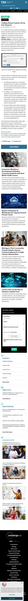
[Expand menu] (26, 2)
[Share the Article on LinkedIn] (5, 17)
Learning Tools (6, 369)
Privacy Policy (14, 332)
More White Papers (7, 432)
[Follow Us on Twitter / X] (15, 8)
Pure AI (14, 566)
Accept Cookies (12, 598)
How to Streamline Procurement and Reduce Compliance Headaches (14, 463)
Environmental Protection (14, 555)
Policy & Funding (7, 373)
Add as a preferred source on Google (9, 5)
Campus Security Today (14, 551)
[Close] (21, 583)
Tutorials (13, 11)
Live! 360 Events (14, 557)
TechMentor (14, 577)
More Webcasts (6, 398)
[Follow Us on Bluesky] (11, 8)
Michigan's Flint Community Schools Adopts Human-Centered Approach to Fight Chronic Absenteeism (13, 251)
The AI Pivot (14, 581)
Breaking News (5, 19)
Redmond (14, 568)
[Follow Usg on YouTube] (17, 8)
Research (5, 378)
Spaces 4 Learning (14, 575)
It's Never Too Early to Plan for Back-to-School (12, 484)
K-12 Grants (19, 11)
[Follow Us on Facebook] (13, 8)
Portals (6, 358)
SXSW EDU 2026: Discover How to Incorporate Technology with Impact (12, 443)
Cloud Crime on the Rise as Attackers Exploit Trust (12, 290)
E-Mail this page (6, 141)
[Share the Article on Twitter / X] (8, 17)
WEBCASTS (7, 390)
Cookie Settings (12, 594)
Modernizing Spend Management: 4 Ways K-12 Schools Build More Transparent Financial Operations (14, 426)
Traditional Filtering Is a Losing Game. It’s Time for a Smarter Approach (13, 393)
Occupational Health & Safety (14, 564)
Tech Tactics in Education (14, 579)
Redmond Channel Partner (14, 570)
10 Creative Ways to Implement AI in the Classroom (13, 415)
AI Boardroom (14, 544)
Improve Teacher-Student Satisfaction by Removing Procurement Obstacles (13, 504)
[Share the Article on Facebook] (2, 17)
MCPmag (14, 559)
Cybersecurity (6, 365)
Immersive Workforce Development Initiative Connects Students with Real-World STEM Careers (13, 172)
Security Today (14, 573)
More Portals (6, 382)
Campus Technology (14, 553)
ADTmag (14, 546)
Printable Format (17, 141)
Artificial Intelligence (8, 361)
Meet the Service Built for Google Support (13, 420)
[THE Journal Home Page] (7, 2)
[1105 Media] (14, 541)
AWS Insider (14, 549)
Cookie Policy (19, 591)
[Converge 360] (14, 535)
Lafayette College (5, 39)
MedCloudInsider (14, 562)
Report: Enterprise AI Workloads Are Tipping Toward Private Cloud (14, 212)
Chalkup (3, 37)
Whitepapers (8, 406)
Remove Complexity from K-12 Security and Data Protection (14, 410)
